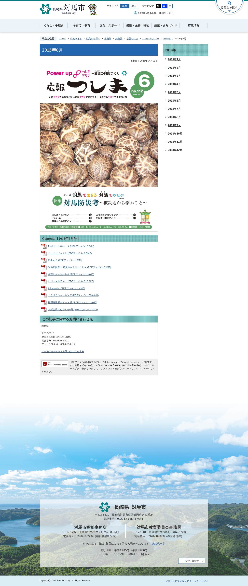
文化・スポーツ (110, 25)
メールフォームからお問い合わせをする (63, 351)
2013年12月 (175, 150)
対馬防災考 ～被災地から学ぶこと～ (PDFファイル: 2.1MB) (79, 267)
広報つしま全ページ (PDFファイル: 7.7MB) (71, 246)
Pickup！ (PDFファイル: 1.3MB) (65, 260)
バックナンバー (150, 38)
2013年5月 (174, 92)
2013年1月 (174, 59)
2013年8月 (174, 117)
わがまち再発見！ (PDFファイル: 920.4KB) (71, 281)
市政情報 (193, 25)
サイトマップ (201, 580)
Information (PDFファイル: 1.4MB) (66, 288)
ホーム (62, 38)
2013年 (167, 38)
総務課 (118, 38)
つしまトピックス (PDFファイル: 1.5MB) (70, 253)
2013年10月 (175, 133)
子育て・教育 (81, 25)
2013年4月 (174, 84)
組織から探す (166, 12)
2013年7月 (174, 108)
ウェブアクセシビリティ (178, 580)
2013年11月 (175, 141)
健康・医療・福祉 (137, 25)
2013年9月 (174, 125)
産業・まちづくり (165, 25)
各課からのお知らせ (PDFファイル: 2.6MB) (71, 274)
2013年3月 (174, 75)
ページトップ (234, 572)
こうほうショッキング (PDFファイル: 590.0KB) (73, 295)
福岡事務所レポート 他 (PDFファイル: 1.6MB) (72, 302)
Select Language (147, 12)
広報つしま (132, 38)
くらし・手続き (54, 25)
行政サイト (76, 38)
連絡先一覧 (158, 543)
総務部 (107, 38)
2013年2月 (174, 67)
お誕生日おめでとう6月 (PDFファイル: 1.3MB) (73, 309)
